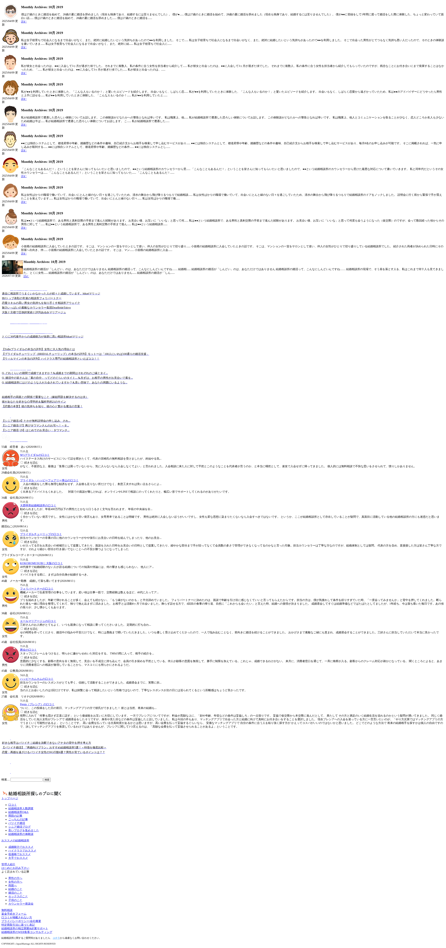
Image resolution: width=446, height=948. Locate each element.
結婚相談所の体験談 (20, 834)
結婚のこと (15, 889)
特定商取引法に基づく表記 (18, 924)
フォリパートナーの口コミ (36, 588)
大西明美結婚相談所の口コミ (38, 505)
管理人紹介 (8, 864)
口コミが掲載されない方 (16, 917)
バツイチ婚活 (16, 823)
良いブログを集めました (23, 830)
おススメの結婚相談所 (15, 840)
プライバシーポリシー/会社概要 (21, 921)
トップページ (9, 798)
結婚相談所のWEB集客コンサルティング (26, 932)
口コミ (12, 804)
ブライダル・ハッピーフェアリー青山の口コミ (49, 480)
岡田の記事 (15, 815)
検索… (5, 779)
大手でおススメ (18, 857)
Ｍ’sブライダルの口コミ (35, 454)
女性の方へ (15, 881)
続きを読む (31, 462)
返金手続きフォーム (13, 913)
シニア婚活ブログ (19, 826)
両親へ (12, 885)
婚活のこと (15, 892)
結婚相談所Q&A (18, 812)
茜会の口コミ (28, 649)
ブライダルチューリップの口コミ (41, 534)
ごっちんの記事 (18, 819)
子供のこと (15, 900)
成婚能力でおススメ (20, 846)
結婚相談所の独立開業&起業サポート (24, 928)
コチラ (56, 938)
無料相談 (7, 910)
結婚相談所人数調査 (20, 808)
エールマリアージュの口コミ (38, 621)
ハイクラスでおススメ (22, 850)
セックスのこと (18, 896)
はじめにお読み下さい (15, 868)
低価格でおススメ (19, 854)
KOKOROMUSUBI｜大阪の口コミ (41, 563)
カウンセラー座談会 (20, 903)
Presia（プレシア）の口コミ (37, 704)
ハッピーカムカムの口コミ (36, 678)
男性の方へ (15, 878)
